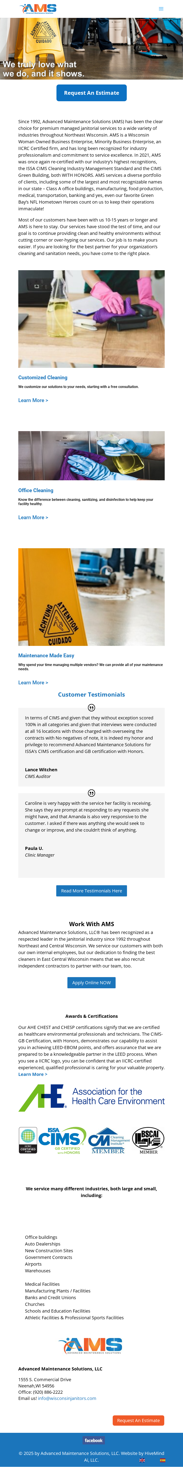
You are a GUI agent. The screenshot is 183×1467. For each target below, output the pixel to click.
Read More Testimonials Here (91, 891)
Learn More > (33, 400)
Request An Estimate (91, 92)
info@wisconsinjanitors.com (67, 1398)
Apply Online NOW (91, 983)
